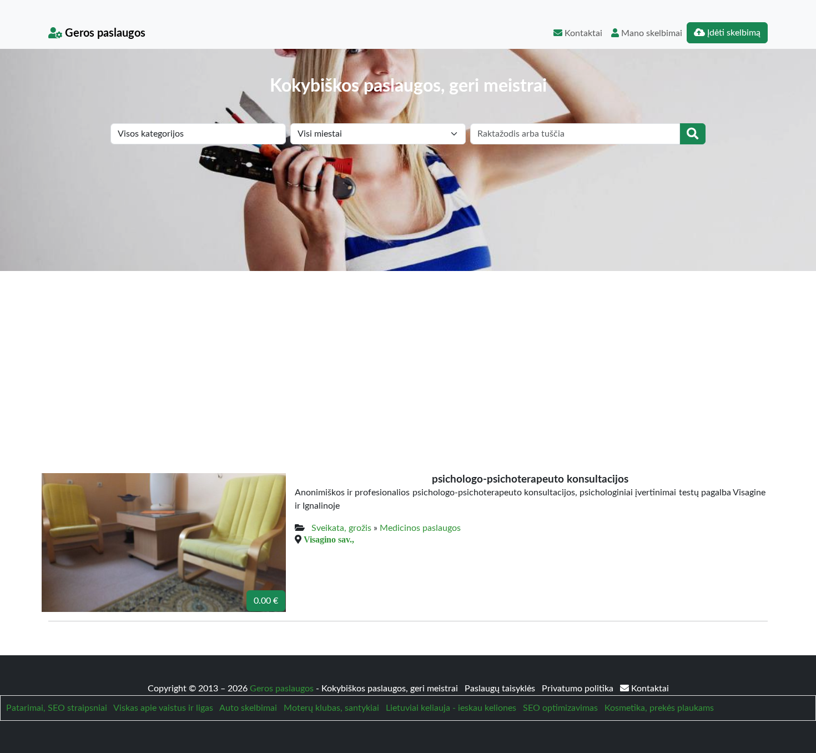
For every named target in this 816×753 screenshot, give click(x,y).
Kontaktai (582, 33)
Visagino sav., (329, 539)
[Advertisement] (408, 354)
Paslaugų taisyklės (501, 688)
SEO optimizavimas (560, 708)
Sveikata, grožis (341, 528)
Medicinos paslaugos (420, 528)
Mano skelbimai (650, 33)
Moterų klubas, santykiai (331, 708)
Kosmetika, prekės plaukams (659, 708)
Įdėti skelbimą (732, 32)
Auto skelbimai (248, 708)
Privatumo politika (579, 688)
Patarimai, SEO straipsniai (56, 708)
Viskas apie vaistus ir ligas (163, 708)
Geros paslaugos (103, 33)
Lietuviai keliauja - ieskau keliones (451, 708)
